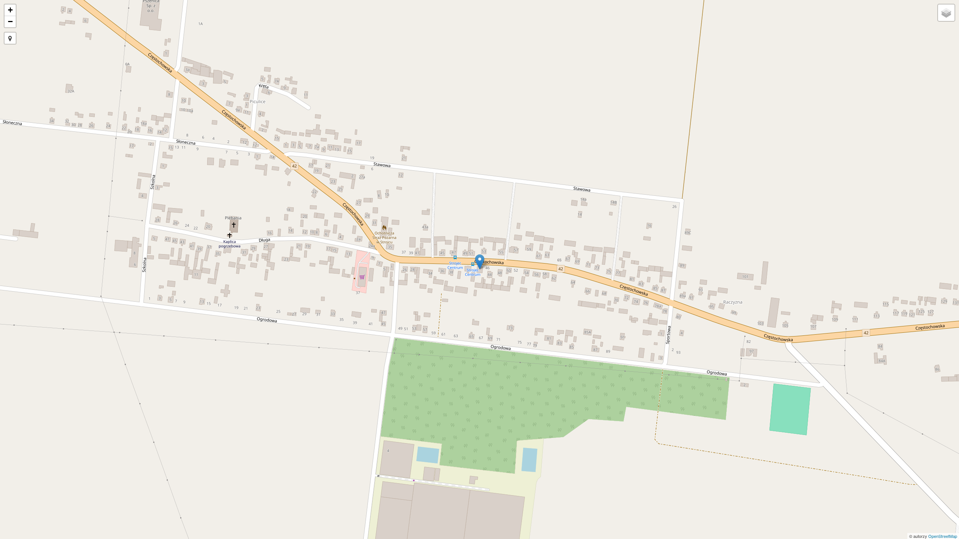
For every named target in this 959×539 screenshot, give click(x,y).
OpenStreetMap (942, 536)
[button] (10, 38)
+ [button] (10, 10)
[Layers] (946, 12)
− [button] (10, 21)
